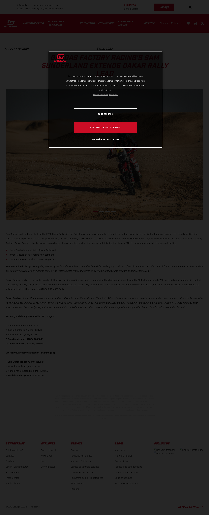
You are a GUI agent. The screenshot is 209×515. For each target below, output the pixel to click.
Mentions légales (113, 95)
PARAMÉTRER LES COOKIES (105, 139)
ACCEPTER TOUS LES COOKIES (105, 127)
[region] (105, 100)
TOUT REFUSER (105, 114)
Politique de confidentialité (100, 95)
